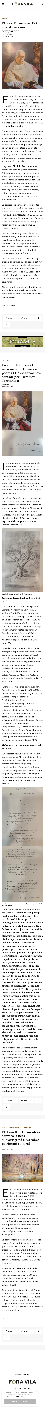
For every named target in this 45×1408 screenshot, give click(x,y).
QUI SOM (18, 1374)
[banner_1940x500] (22, 342)
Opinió (4, 19)
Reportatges (7, 361)
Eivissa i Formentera (10, 1127)
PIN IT (24, 562)
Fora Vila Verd (25, 1127)
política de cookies (18, 1396)
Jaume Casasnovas (8, 34)
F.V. (3, 1147)
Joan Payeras (6, 384)
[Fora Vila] (22, 4)
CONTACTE (26, 1374)
